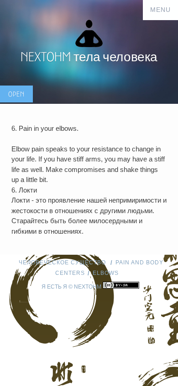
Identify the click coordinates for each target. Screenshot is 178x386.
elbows (106, 273)
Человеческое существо (63, 262)
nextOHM (87, 287)
